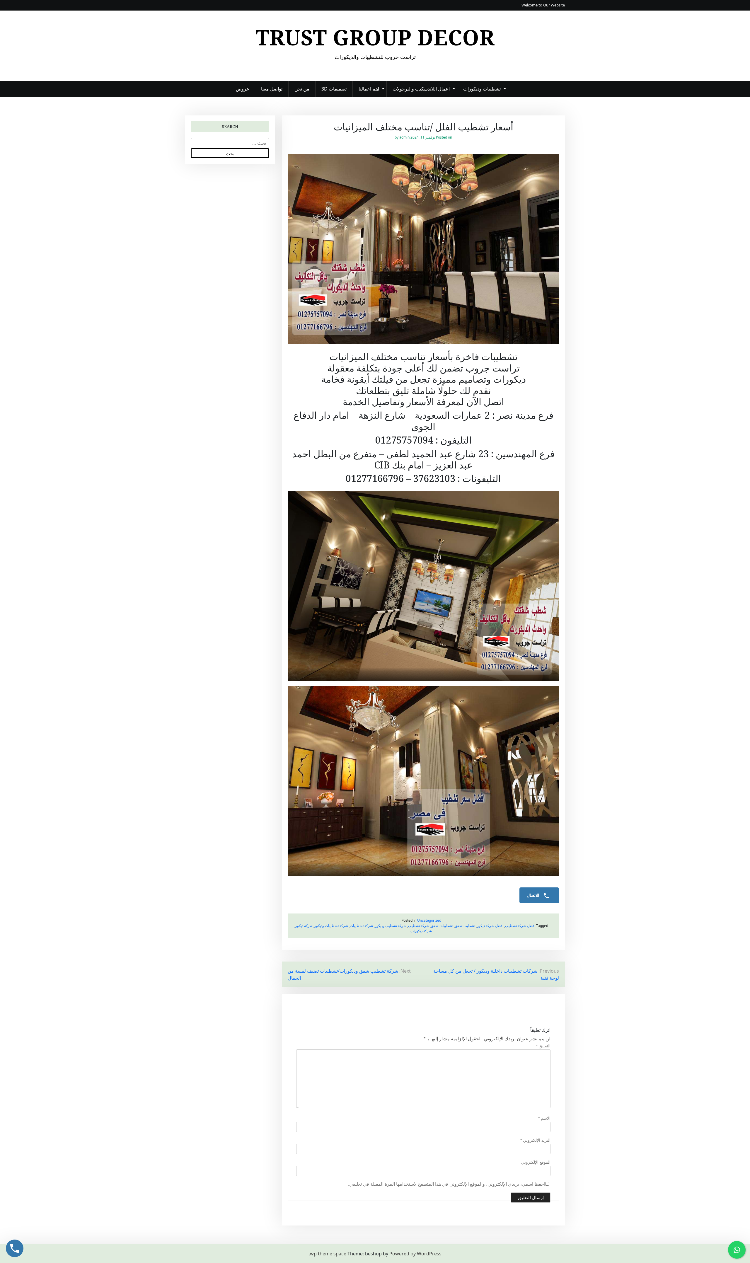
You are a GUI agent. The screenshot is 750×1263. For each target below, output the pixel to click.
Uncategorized (429, 920)
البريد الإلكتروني (535, 1140)
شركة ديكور (304, 925)
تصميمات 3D (334, 89)
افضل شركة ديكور (490, 925)
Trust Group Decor (375, 37)
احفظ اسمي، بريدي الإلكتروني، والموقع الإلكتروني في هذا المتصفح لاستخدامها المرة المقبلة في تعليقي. (446, 1184)
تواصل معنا (271, 89)
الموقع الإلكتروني (535, 1162)
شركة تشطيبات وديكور (331, 925)
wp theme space (328, 1253)
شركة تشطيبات (361, 925)
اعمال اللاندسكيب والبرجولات (421, 89)
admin (404, 137)
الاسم (544, 1118)
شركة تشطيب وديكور (390, 925)
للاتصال (533, 895)
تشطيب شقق (465, 925)
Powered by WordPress (415, 1253)
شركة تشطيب (418, 925)
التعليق (543, 1046)
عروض (242, 89)
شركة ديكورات (421, 930)
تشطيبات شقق (442, 925)
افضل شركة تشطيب (520, 925)
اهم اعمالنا (369, 89)
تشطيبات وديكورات (482, 89)
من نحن (301, 89)
